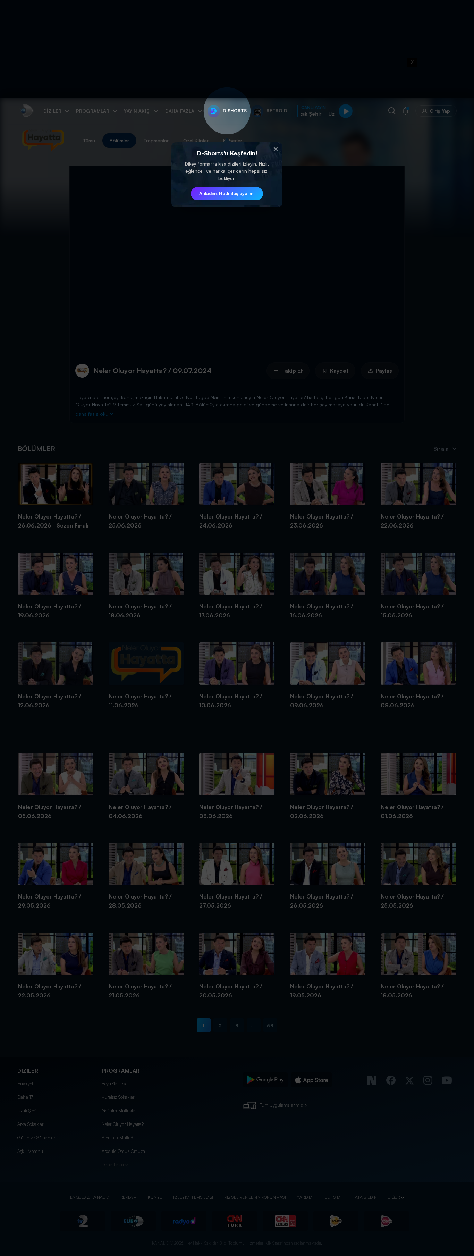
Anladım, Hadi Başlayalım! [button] (227, 193)
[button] (275, 149)
